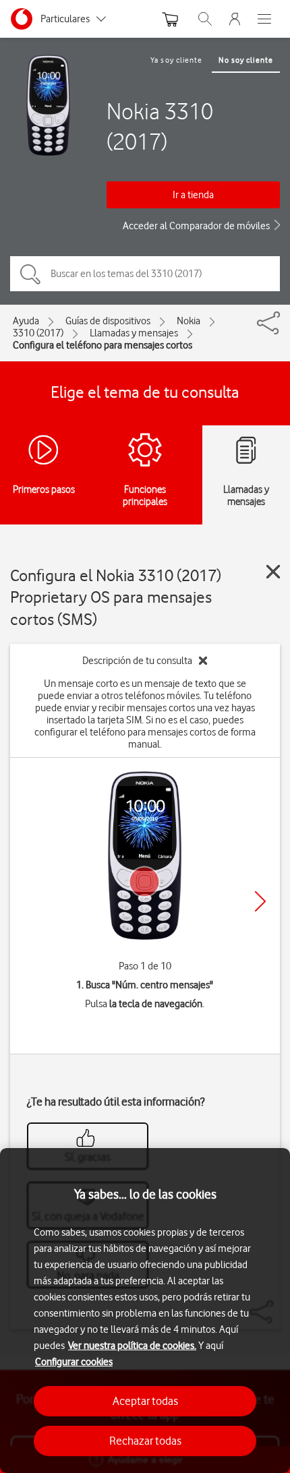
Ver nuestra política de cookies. (132, 1346)
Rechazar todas (145, 1440)
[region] (145, 1310)
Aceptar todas (145, 1401)
